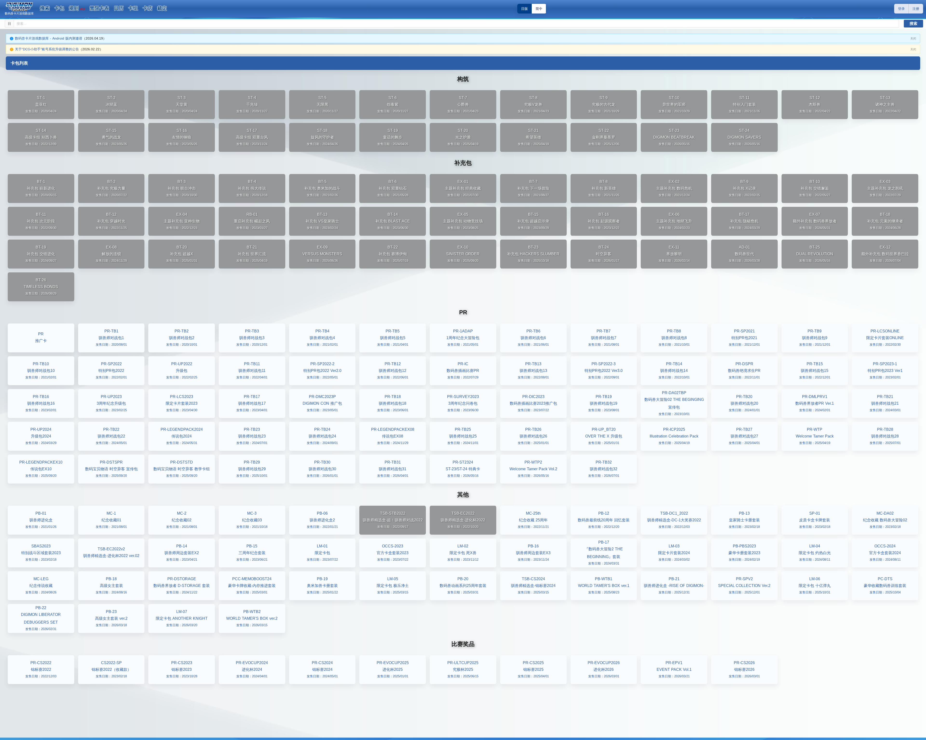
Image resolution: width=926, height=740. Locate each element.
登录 (901, 9)
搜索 (45, 8)
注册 (915, 9)
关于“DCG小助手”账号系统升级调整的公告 (47, 49)
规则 (77, 8)
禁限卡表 (99, 8)
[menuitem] (45, 8)
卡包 (59, 8)
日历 (118, 8)
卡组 (133, 8)
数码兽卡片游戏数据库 (19, 13)
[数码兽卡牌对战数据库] (19, 7)
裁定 (162, 8)
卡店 (147, 8)
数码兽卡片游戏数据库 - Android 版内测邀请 (48, 38)
